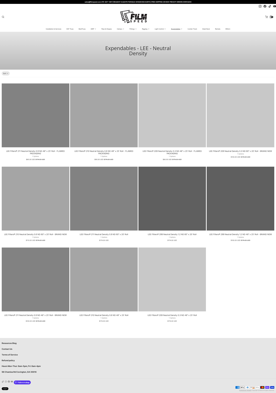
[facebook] (265, 6)
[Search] (3, 17)
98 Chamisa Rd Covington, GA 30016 (19, 372)
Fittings (132, 29)
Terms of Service (10, 355)
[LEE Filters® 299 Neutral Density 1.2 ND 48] (240, 198)
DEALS (227, 29)
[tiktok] (269, 6)
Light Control (159, 29)
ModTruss (82, 29)
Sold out (172, 229)
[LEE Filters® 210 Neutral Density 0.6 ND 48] (104, 115)
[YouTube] (12, 382)
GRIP (92, 29)
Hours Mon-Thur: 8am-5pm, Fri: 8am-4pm (21, 366)
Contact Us (7, 349)
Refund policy (8, 360)
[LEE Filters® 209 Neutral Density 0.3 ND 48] (172, 115)
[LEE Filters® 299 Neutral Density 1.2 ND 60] (172, 198)
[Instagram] (6, 382)
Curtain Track (192, 29)
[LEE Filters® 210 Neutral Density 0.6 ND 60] (35, 198)
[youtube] (274, 6)
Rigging (144, 29)
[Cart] (265, 17)
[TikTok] (3, 382)
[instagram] (260, 6)
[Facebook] (9, 382)
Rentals (217, 29)
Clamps (119, 29)
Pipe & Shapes (106, 29)
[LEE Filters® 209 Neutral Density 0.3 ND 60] (240, 115)
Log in (5, 388)
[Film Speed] (133, 16)
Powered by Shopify (245, 390)
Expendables (175, 29)
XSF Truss (69, 29)
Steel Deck (206, 29)
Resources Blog (9, 343)
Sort (4, 73)
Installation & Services (53, 29)
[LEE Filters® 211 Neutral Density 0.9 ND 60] (104, 198)
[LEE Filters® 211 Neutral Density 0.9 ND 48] (35, 115)
